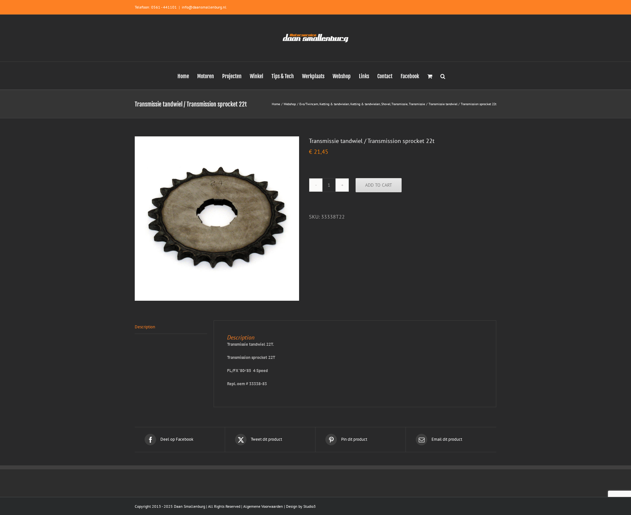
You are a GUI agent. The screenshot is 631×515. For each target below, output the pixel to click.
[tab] (171, 327)
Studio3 (309, 506)
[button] (442, 75)
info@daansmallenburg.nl (204, 7)
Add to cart (378, 185)
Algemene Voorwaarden (263, 506)
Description (145, 327)
